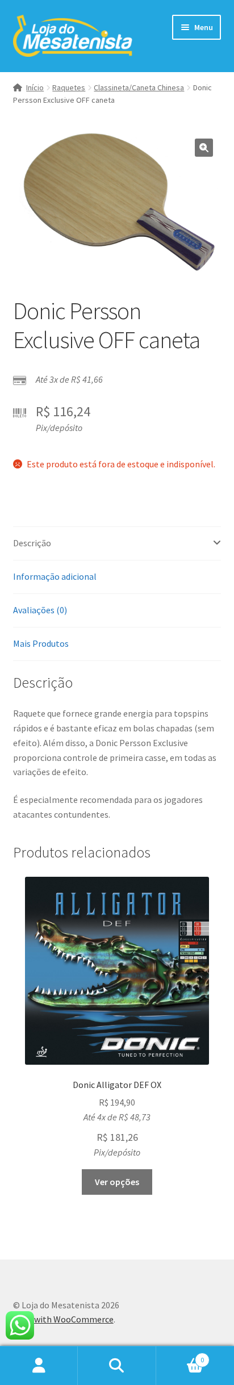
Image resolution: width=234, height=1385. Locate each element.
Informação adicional (55, 576)
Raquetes (68, 87)
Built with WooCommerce (63, 1319)
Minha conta (39, 1365)
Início (35, 87)
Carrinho (180, 1356)
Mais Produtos (41, 643)
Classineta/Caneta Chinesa (139, 87)
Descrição (32, 543)
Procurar (117, 1365)
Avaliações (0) (40, 610)
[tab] (117, 543)
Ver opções (117, 1181)
